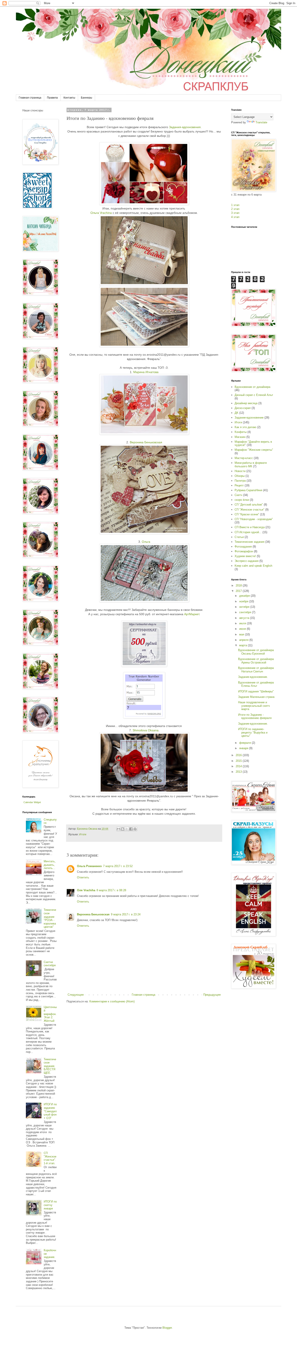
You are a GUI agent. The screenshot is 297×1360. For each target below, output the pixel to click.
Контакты (69, 97)
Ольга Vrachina (101, 212)
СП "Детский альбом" (249, 504)
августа (244, 618)
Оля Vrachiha (86, 890)
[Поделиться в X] (127, 829)
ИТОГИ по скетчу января (50, 1205)
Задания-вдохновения (185, 127)
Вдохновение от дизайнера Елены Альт (256, 684)
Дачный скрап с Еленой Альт (254, 395)
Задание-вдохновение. (253, 676)
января (244, 748)
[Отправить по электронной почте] (118, 829)
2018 (239, 585)
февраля (245, 742)
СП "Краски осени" (247, 514)
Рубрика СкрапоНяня (248, 490)
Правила (52, 97)
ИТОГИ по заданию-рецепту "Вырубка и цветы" (252, 732)
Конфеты (241, 432)
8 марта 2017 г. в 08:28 (111, 890)
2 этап (235, 209)
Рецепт (239, 485)
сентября (245, 612)
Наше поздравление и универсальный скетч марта (254, 706)
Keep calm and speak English (253, 565)
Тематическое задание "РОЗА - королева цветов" (50, 918)
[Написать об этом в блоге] (122, 829)
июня (243, 628)
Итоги (82, 834)
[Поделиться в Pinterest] (135, 829)
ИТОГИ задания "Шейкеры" (256, 691)
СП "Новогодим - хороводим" (254, 519)
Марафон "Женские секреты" (254, 449)
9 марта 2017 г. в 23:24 (125, 914)
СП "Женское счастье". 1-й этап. (50, 1158)
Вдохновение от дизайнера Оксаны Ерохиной (256, 651)
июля (243, 623)
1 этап (235, 205)
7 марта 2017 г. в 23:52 (118, 866)
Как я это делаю (245, 427)
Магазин (240, 437)
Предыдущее (212, 994)
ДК (236, 412)
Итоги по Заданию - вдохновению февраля (255, 716)
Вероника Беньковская (146, 442)
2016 (239, 755)
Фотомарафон (244, 551)
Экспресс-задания (247, 561)
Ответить (83, 877)
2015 (239, 760)
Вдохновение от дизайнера (252, 387)
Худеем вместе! (245, 556)
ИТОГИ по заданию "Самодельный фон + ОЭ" (50, 1111)
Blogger (167, 1327)
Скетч (238, 495)
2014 (239, 766)
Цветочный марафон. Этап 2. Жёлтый (50, 1013)
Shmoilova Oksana (146, 730)
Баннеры (86, 97)
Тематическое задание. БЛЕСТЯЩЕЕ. (50, 1066)
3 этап (235, 212)
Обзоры (240, 475)
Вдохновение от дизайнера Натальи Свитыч (256, 669)
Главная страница (30, 97)
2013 (239, 771)
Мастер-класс (244, 458)
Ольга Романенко (89, 866)
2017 (239, 591)
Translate (261, 122)
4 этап (235, 217)
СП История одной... (248, 532)
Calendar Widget (32, 802)
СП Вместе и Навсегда (250, 527)
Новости (240, 471)
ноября (244, 601)
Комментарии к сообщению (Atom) (112, 1001)
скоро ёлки (242, 499)
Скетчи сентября (50, 963)
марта (243, 645)
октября (244, 606)
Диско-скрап (243, 408)
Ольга (145, 541)
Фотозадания (243, 546)
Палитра (240, 480)
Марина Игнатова (146, 372)
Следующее (76, 994)
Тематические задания (249, 541)
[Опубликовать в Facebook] (131, 829)
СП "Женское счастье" (249, 509)
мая (242, 634)
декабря (245, 595)
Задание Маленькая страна (256, 696)
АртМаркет (191, 614)
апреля (244, 639)
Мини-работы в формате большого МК (251, 464)
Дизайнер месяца (246, 403)
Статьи (239, 537)
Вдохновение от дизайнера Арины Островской (256, 660)
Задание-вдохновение (249, 417)
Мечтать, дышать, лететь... (50, 865)
